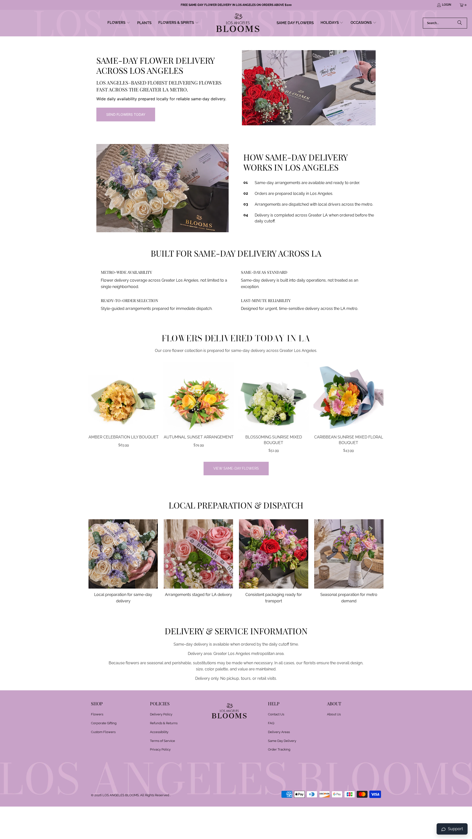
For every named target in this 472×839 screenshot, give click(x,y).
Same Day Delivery (282, 741)
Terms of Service (162, 741)
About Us (334, 714)
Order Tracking (279, 749)
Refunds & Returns (163, 723)
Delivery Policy (161, 714)
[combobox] (445, 23)
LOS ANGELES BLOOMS (121, 795)
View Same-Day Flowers (236, 468)
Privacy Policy (160, 749)
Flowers (97, 714)
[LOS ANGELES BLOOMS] (238, 23)
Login (446, 4)
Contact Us (276, 714)
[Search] (459, 23)
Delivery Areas (279, 732)
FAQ (271, 723)
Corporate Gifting (104, 723)
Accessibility (159, 732)
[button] (118, 23)
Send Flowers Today (125, 114)
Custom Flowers (103, 732)
